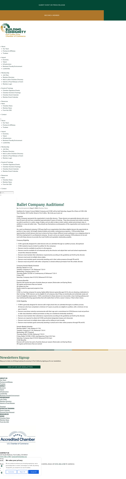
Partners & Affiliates (9, 51)
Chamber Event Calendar (11, 95)
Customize (11, 472)
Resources (4, 101)
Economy (5, 60)
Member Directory (8, 77)
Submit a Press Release (7, 403)
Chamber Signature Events (11, 90)
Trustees (5, 53)
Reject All (22, 472)
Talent (5, 62)
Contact (3, 114)
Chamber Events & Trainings (12, 93)
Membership (5, 73)
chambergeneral (24, 208)
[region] (22, 467)
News (3, 103)
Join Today (3, 399)
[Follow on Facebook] (1, 466)
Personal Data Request (7, 412)
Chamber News (7, 106)
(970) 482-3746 (5, 457)
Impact (3, 57)
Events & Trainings (7, 88)
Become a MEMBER (51, 15)
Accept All (33, 472)
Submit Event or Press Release (52, 5)
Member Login (7, 84)
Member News (7, 108)
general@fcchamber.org (19, 457)
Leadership (6, 69)
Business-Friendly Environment (12, 66)
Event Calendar (5, 410)
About (3, 46)
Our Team (6, 49)
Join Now (6, 75)
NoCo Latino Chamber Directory (13, 79)
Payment (3, 406)
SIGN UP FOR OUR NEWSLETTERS (20, 367)
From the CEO (7, 110)
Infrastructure (7, 64)
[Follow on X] (1, 473)
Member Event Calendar (10, 97)
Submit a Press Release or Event (13, 82)
